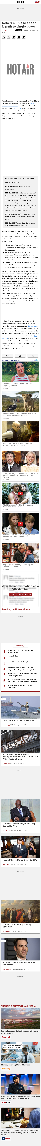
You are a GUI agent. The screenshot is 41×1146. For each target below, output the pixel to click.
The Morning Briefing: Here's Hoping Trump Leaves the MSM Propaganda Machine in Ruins (20, 1132)
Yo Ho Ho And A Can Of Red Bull (18, 720)
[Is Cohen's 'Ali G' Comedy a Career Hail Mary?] (20, 949)
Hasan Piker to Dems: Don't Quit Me (20, 860)
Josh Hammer (7, 831)
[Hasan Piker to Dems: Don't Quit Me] (20, 847)
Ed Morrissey (8, 30)
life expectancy (33, 326)
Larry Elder (6, 865)
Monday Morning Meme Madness (15, 1065)
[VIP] (37, 2)
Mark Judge (6, 764)
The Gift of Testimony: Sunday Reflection (17, 925)
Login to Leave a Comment (20, 594)
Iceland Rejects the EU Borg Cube (19, 662)
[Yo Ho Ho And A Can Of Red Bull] (20, 707)
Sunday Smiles (13, 656)
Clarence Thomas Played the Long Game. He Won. (19, 824)
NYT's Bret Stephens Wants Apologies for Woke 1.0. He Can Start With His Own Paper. (20, 756)
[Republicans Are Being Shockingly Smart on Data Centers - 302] (20, 1018)
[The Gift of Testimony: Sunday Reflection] (20, 911)
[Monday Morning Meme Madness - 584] (20, 1052)
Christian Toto (7, 969)
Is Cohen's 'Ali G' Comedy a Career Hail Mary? (19, 963)
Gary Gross (17, 108)
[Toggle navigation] (2, 2)
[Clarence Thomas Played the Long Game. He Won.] (20, 810)
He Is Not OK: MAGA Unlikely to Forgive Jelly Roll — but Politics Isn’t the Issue (20, 1097)
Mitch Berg (6, 725)
